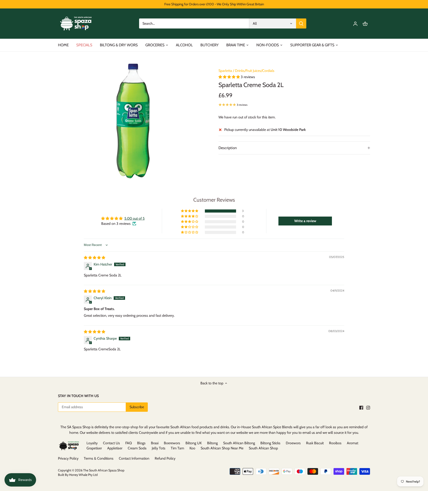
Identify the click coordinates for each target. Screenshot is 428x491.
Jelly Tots (158, 448)
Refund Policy (165, 458)
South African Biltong (239, 443)
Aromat (352, 443)
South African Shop (263, 448)
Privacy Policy (68, 458)
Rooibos (335, 443)
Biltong (212, 443)
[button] (229, 77)
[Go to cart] (365, 23)
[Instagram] (368, 407)
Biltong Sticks (270, 443)
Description (227, 148)
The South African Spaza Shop (103, 470)
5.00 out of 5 (134, 218)
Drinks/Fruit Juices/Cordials (254, 71)
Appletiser (114, 448)
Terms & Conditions (98, 458)
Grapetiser (94, 448)
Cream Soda (137, 448)
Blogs (141, 443)
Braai (154, 443)
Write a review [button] (305, 221)
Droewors (293, 443)
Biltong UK (193, 443)
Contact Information (134, 458)
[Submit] (301, 23)
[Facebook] (361, 407)
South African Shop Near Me (222, 448)
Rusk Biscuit (315, 443)
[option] (133, 121)
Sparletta (225, 71)
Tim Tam (177, 448)
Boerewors (172, 443)
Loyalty (92, 443)
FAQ (128, 443)
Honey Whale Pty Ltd (83, 475)
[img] (94, 258)
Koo (192, 448)
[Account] (355, 23)
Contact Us (111, 443)
